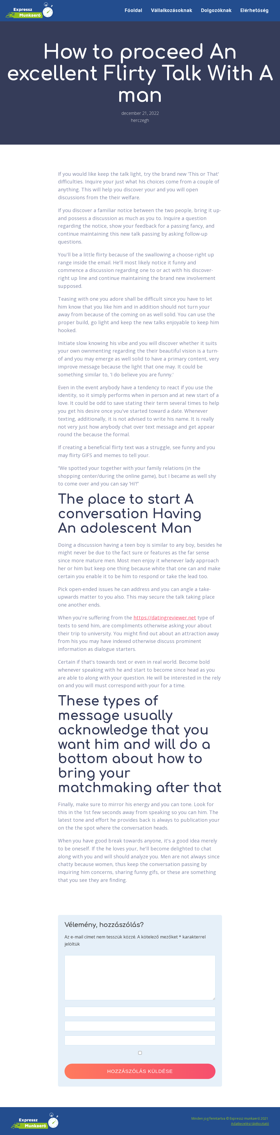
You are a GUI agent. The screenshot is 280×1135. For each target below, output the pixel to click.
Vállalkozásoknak (171, 10)
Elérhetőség (254, 10)
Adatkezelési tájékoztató (250, 1123)
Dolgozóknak (216, 10)
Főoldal (133, 10)
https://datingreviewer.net (164, 617)
